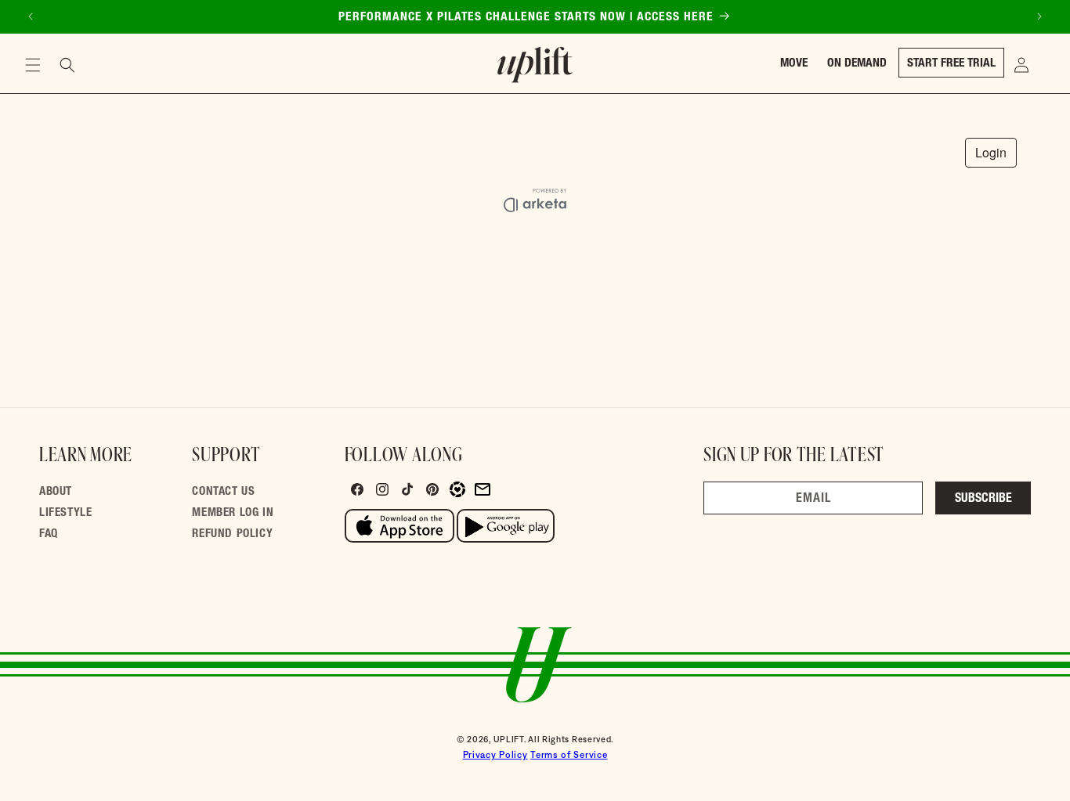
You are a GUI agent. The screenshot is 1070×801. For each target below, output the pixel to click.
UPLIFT (508, 739)
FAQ (48, 534)
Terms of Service (568, 754)
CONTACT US (223, 492)
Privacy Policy (495, 754)
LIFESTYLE (65, 513)
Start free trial (951, 64)
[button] (33, 65)
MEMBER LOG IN (232, 513)
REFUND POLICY (232, 534)
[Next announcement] (1039, 16)
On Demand (857, 64)
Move (794, 64)
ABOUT (55, 492)
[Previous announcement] (30, 16)
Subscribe (983, 499)
